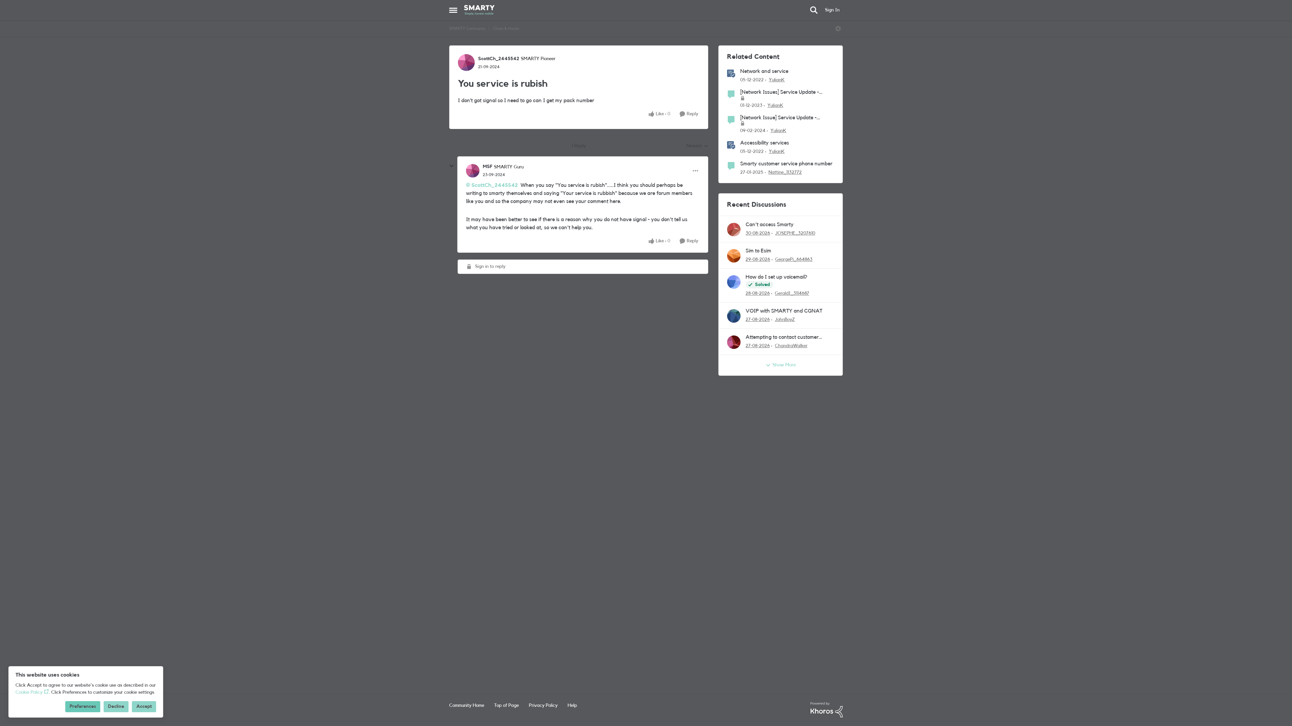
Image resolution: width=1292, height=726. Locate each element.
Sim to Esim (758, 250)
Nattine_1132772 (785, 172)
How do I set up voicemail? (776, 277)
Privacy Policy (543, 705)
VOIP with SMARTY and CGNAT (784, 311)
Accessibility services (764, 143)
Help (572, 705)
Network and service (764, 71)
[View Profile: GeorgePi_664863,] (734, 256)
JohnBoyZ (785, 319)
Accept (144, 706)
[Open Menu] (838, 28)
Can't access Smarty (770, 224)
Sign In (832, 10)
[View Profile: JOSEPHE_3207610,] (734, 229)
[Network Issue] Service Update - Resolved (778, 118)
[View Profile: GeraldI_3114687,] (734, 282)
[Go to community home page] (479, 10)
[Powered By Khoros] (827, 710)
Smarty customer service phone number (786, 163)
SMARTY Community (467, 29)
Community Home (466, 705)
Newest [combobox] (697, 147)
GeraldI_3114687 (792, 293)
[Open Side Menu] (453, 10)
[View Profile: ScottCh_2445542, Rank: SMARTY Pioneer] (466, 62)
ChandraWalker (791, 346)
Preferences (83, 706)
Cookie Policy (28, 692)
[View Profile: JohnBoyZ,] (734, 316)
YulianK (777, 80)
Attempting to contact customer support (782, 337)
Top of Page (506, 705)
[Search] (814, 10)
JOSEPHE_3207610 (795, 233)
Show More (784, 365)
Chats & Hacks (506, 29)
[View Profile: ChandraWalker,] (734, 342)
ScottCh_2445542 (498, 58)
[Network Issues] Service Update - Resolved (779, 92)
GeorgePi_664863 (794, 259)
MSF (487, 166)
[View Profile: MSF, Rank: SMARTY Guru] (472, 170)
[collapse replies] (451, 166)
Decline (116, 706)
